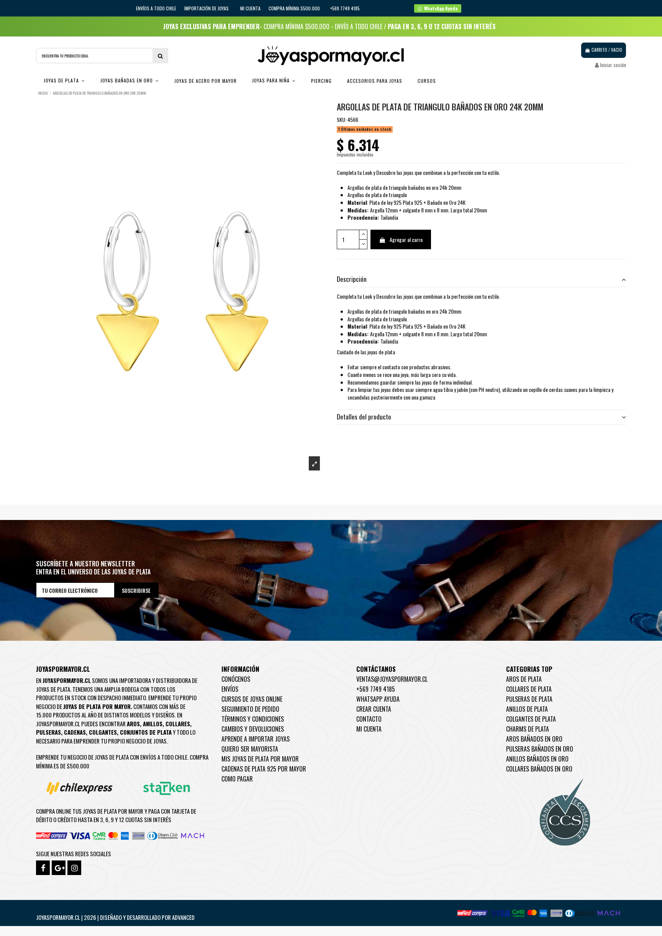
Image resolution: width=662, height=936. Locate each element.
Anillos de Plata (527, 709)
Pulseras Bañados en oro (539, 748)
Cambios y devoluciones (252, 729)
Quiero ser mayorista (249, 748)
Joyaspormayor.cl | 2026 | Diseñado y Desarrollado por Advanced (115, 917)
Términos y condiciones (252, 719)
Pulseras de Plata (529, 699)
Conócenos (235, 679)
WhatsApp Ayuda (378, 699)
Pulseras (48, 732)
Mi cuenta (250, 8)
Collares (178, 723)
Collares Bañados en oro (539, 768)
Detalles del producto (364, 417)
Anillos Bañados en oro (537, 758)
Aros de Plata (524, 679)
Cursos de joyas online (251, 699)
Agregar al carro (406, 239)
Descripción (352, 279)
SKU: (341, 119)
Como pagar (237, 778)
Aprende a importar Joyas (255, 739)
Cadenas (75, 732)
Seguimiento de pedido (250, 709)
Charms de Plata (527, 729)
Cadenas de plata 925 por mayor (263, 768)
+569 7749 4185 (375, 689)
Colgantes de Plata (531, 719)
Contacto (369, 719)
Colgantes (103, 732)
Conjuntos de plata (146, 732)
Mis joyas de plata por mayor (260, 758)
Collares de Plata (529, 689)
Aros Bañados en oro (534, 739)
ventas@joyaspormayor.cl (392, 679)
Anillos (152, 723)
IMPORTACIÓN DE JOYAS (207, 8)
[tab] (481, 279)
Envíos (229, 689)
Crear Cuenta (373, 709)
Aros (133, 723)
